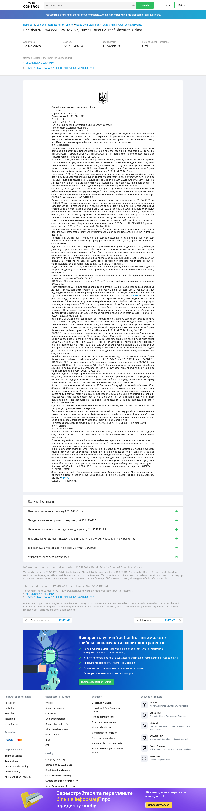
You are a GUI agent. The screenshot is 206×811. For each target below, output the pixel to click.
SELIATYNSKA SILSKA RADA (40, 63)
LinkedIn (9, 708)
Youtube (9, 713)
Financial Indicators (102, 727)
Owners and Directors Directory (61, 780)
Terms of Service (13, 755)
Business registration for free (96, 682)
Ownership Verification (104, 722)
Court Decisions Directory (58, 770)
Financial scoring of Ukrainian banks (107, 750)
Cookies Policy (12, 771)
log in (168, 5)
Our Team (50, 713)
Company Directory (55, 759)
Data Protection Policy (16, 766)
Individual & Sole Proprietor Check (106, 710)
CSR (47, 745)
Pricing (49, 703)
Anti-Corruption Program (18, 777)
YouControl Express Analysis (107, 743)
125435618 (64, 620)
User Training (52, 734)
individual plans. (152, 15)
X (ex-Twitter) (12, 724)
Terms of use (11, 761)
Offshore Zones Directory (58, 775)
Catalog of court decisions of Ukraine (55, 24)
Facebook (10, 703)
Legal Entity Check (101, 703)
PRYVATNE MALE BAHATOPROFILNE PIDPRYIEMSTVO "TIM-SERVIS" (60, 68)
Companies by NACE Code (58, 765)
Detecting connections (103, 738)
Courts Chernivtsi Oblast (87, 24)
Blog (47, 740)
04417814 (66, 478)
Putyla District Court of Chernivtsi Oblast (122, 24)
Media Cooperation (55, 718)
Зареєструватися (158, 804)
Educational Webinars (56, 729)
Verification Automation (104, 732)
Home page (29, 24)
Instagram (10, 718)
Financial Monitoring (103, 717)
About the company (55, 708)
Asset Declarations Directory (60, 786)
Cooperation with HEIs (57, 724)
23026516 (133, 295)
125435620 (169, 620)
